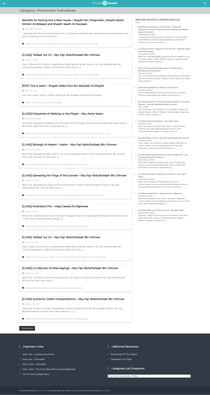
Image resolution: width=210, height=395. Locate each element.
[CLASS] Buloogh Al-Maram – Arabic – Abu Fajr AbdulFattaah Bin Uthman (69, 144)
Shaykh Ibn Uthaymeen (65, 44)
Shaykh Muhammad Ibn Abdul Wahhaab (73, 133)
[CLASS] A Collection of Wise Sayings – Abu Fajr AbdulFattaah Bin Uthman (70, 268)
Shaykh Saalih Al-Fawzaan (87, 44)
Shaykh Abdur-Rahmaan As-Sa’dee (57, 75)
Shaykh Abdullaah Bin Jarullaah (55, 319)
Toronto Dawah (41, 390)
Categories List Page (121, 359)
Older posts (27, 328)
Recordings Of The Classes (124, 354)
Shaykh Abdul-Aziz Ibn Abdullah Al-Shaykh (44, 102)
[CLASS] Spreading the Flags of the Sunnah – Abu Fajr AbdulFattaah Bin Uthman (74, 175)
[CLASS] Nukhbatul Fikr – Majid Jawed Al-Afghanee (55, 206)
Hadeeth (45, 164)
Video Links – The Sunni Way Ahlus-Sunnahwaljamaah (49, 369)
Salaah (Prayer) (48, 133)
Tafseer (76, 75)
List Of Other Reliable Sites (35, 374)
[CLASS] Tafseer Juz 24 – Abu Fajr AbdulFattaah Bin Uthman (61, 237)
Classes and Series (33, 75)
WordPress (105, 390)
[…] (165, 42)
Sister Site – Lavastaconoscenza (38, 354)
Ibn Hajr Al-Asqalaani (59, 164)
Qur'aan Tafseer (49, 257)
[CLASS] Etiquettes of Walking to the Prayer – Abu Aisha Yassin (62, 113)
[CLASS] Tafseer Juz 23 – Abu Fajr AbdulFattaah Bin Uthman (61, 55)
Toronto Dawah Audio (89, 75)
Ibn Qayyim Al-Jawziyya (52, 288)
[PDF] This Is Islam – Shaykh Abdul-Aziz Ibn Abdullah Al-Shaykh (63, 85)
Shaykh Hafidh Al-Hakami (73, 195)
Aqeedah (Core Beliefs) (35, 195)
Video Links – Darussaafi (34, 364)
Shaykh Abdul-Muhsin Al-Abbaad (40, 44)
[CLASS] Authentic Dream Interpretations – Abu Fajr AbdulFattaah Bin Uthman (73, 299)
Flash (74, 390)
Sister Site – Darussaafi (33, 359)
